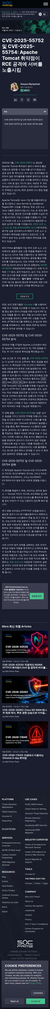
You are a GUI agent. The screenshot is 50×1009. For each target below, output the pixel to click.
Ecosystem (8, 829)
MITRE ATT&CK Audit (11, 850)
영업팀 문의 (24, 296)
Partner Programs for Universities (34, 929)
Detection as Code (10, 902)
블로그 (15, 12)
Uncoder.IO (30, 874)
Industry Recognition (34, 906)
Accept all (35, 1001)
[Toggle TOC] (45, 111)
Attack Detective (9, 811)
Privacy (28, 919)
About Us (29, 901)
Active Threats (8, 890)
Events (5, 881)
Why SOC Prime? (32, 896)
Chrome (28, 883)
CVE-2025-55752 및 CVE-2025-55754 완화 (23, 124)
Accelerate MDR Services (36, 825)
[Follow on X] (28, 100)
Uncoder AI (7, 816)
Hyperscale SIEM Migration (32, 831)
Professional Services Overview (11, 844)
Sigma (4, 911)
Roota (4, 907)
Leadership (30, 910)
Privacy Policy (35, 983)
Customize (38, 993)
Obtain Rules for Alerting (35, 809)
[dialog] (25, 984)
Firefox (38, 883)
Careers (28, 915)
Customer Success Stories (10, 896)
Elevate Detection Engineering (32, 819)
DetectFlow (7, 820)
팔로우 (26, 90)
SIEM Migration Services (8, 863)
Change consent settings (23, 951)
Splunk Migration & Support (33, 860)
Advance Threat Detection (36, 813)
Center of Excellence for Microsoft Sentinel (35, 845)
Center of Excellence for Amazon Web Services (35, 853)
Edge (45, 883)
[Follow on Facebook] (22, 100)
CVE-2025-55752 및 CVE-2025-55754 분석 (23, 120)
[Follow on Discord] (35, 100)
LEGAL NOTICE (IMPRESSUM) (24, 958)
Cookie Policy (14, 955)
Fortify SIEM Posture (34, 804)
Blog (4, 877)
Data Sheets (7, 886)
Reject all (14, 1001)
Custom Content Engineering (9, 856)
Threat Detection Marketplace (9, 805)
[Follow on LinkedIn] (15, 100)
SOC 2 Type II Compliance (36, 924)
